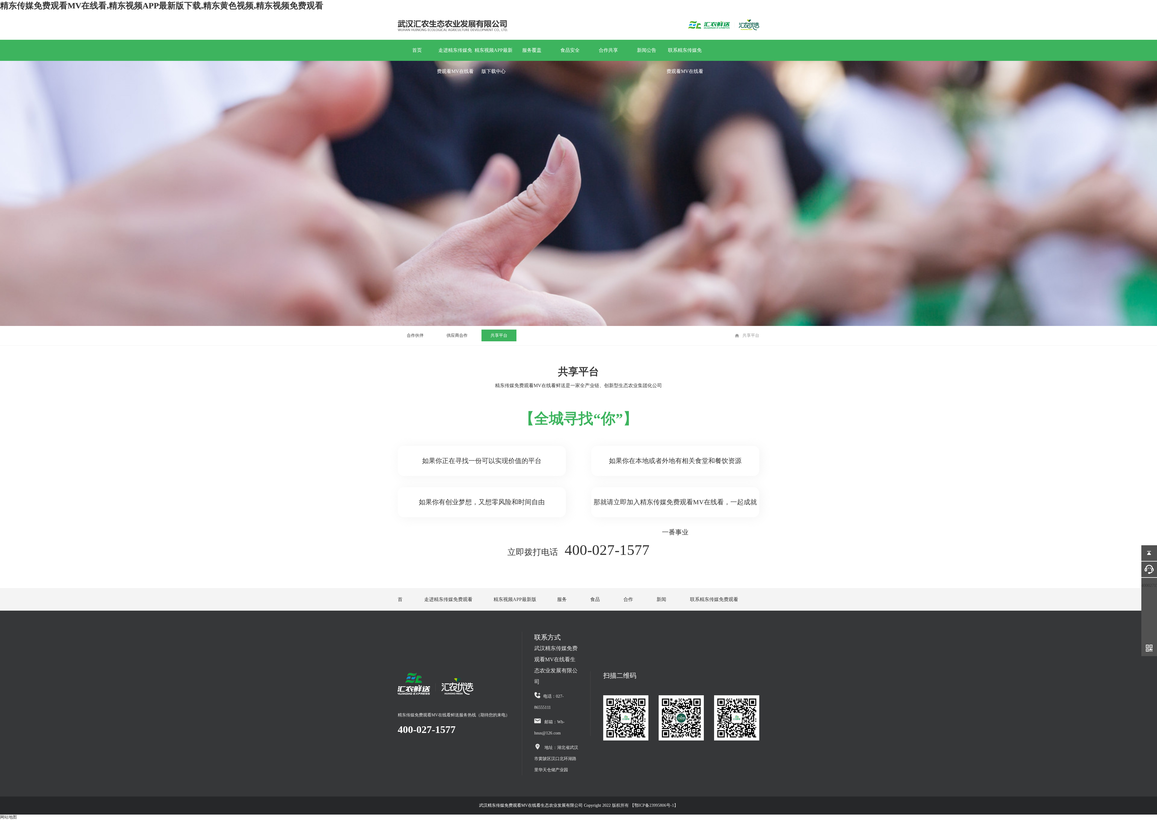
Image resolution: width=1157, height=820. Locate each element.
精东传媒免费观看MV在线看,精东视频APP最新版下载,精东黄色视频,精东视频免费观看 (161, 5)
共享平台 (499, 335)
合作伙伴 (415, 335)
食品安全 (570, 50)
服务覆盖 (531, 50)
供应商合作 (457, 335)
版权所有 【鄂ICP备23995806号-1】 (644, 805)
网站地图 (8, 817)
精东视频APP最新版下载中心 (494, 54)
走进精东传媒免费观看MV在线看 (455, 54)
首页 (417, 50)
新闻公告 (646, 50)
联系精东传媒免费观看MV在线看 (684, 54)
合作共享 (608, 50)
